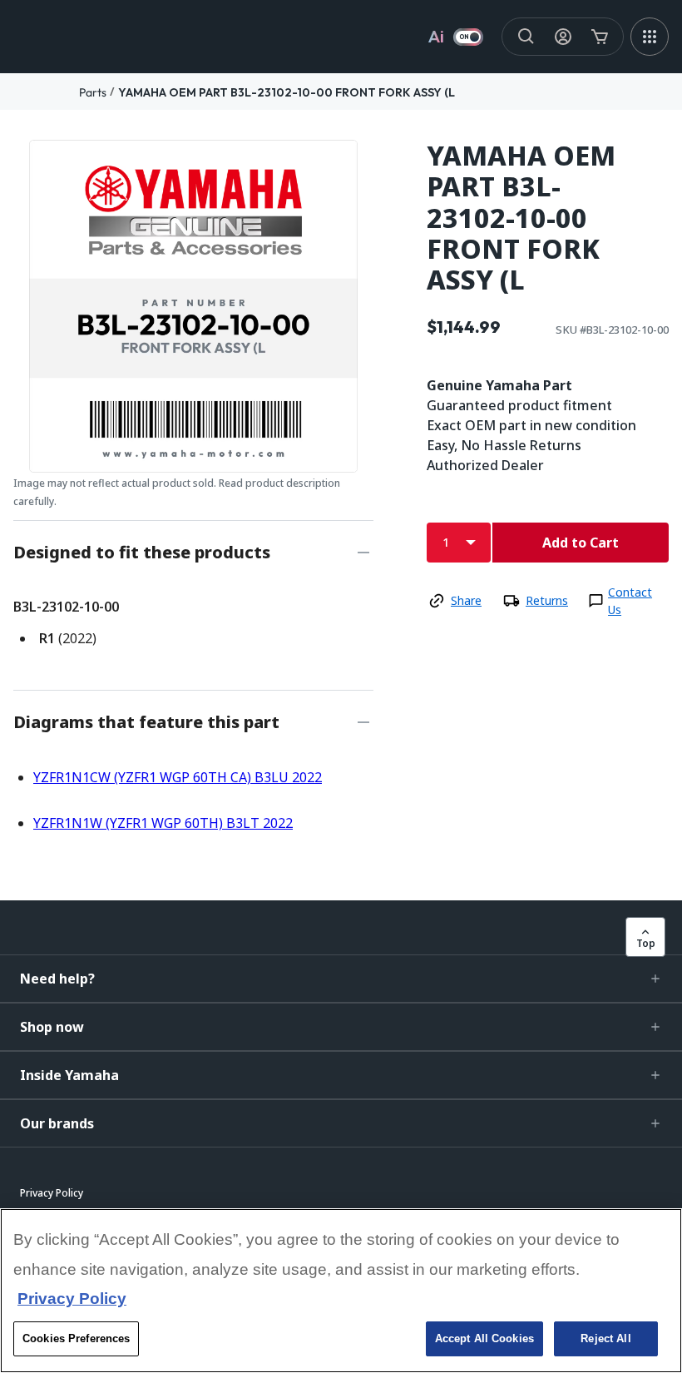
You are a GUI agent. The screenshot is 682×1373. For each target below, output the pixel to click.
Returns (547, 600)
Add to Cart (580, 542)
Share (466, 600)
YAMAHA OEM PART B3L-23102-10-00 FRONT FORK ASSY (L (286, 92)
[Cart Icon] (599, 36)
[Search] (526, 36)
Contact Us (630, 600)
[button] (341, 978)
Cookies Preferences (76, 1338)
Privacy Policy (71, 1298)
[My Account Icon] (563, 36)
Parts (92, 92)
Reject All (605, 1338)
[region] (341, 1290)
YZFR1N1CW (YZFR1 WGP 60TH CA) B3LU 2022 (177, 777)
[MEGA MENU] (649, 36)
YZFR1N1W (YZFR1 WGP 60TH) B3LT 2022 (163, 823)
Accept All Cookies (484, 1338)
